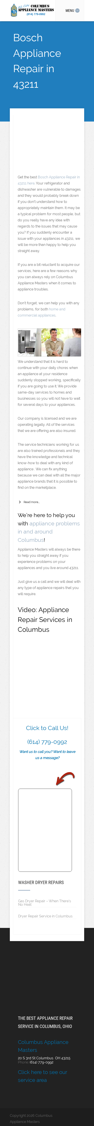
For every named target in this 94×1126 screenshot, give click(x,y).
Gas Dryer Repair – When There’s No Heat (44, 902)
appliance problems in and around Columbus (49, 531)
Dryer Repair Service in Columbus (45, 916)
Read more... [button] (32, 502)
